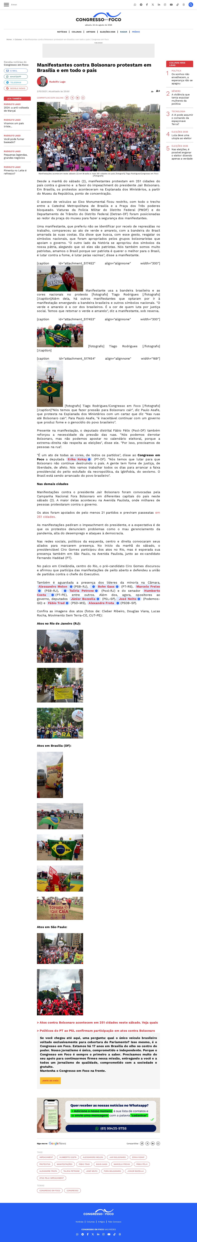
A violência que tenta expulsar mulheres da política (181, 99)
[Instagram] (165, 4)
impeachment (46, 1157)
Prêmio (136, 32)
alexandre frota (48, 1171)
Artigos (90, 32)
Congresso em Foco (49, 1190)
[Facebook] (147, 4)
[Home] (98, 16)
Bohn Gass (106, 586)
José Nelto (127, 599)
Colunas (76, 32)
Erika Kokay (138, 1157)
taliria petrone (71, 1171)
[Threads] (184, 4)
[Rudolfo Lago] (42, 82)
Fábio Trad (56, 603)
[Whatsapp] (135, 4)
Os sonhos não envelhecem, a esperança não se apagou (182, 79)
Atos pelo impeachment (51, 1178)
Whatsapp (15, 76)
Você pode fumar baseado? (14, 141)
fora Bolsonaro (112, 1171)
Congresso (72, 1190)
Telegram (15, 82)
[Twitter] (153, 4)
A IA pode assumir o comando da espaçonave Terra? (182, 119)
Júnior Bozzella (83, 599)
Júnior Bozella (135, 1171)
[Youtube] (171, 4)
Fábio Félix (141, 1164)
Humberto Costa (67, 1157)
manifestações (64, 1164)
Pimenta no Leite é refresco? (15, 172)
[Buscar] (191, 4)
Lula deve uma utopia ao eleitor (182, 137)
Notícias (62, 32)
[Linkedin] (159, 4)
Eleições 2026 (107, 32)
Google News (17, 88)
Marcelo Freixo (122, 1164)
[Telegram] (141, 4)
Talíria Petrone (81, 590)
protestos (44, 1164)
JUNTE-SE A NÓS (50, 1081)
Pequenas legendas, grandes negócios (15, 156)
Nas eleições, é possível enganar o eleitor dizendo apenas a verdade (182, 154)
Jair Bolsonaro (117, 1157)
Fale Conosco (114, 1222)
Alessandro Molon (93, 1157)
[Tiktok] (178, 4)
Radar (123, 32)
